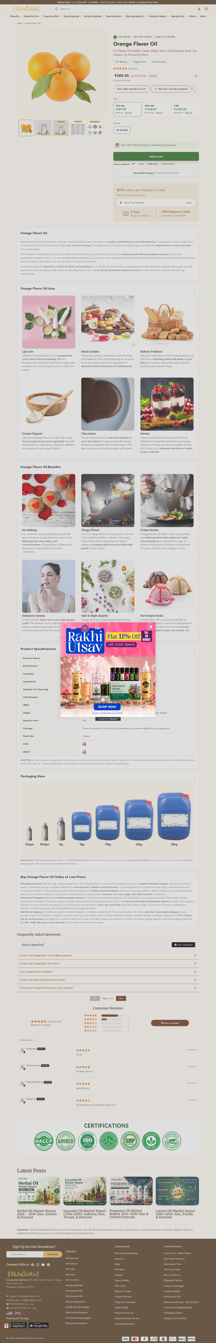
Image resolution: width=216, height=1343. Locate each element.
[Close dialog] (151, 627)
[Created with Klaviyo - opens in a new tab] (108, 719)
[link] (108, 669)
